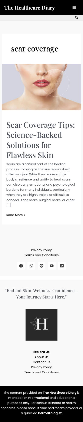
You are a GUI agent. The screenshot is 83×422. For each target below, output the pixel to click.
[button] (77, 18)
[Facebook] (21, 266)
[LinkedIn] (62, 266)
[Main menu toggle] (74, 7)
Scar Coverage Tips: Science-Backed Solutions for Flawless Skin (40, 139)
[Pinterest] (41, 266)
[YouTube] (52, 266)
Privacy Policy (41, 250)
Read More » (15, 214)
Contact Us (41, 362)
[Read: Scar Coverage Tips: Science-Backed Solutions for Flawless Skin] (41, 87)
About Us (41, 357)
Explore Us (41, 352)
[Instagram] (31, 266)
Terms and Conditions (41, 255)
